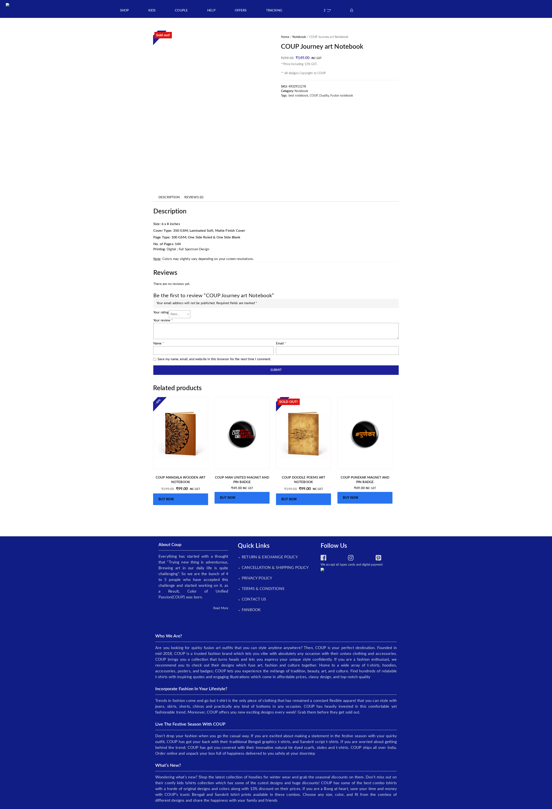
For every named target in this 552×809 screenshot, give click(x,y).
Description (169, 197)
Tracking (274, 10)
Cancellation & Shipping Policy (275, 568)
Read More (220, 608)
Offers (241, 10)
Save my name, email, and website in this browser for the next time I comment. (214, 359)
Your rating (161, 312)
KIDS (152, 10)
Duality (324, 95)
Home (285, 37)
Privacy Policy (257, 578)
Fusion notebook (341, 95)
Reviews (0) (194, 197)
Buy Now (166, 499)
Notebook (299, 37)
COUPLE (181, 10)
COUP (314, 95)
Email (281, 343)
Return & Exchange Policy (270, 557)
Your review (163, 320)
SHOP (124, 10)
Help (211, 10)
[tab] (169, 198)
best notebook (298, 95)
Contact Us (254, 599)
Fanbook (251, 610)
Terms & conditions (263, 589)
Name (158, 343)
